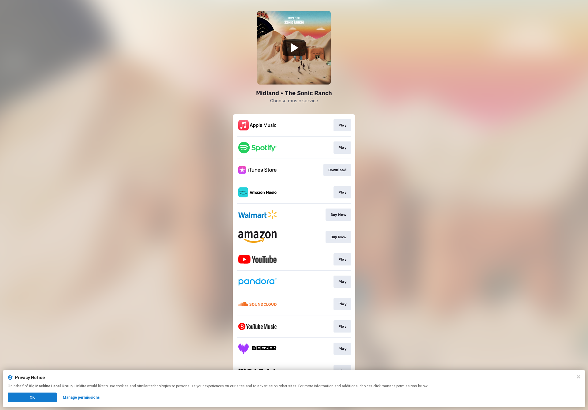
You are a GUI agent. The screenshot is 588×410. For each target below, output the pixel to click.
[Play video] (294, 47)
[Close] (578, 377)
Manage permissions (81, 397)
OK (32, 397)
